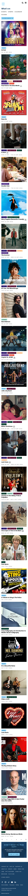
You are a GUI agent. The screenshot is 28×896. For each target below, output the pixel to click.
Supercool (7, 893)
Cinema (10, 11)
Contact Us (4, 866)
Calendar (18, 11)
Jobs (2, 871)
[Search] (22, 3)
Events (4, 11)
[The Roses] (3, 4)
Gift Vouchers (9, 871)
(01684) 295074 (5, 877)
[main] (14, 433)
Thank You (18, 871)
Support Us (18, 866)
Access (4, 14)
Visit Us (12, 866)
